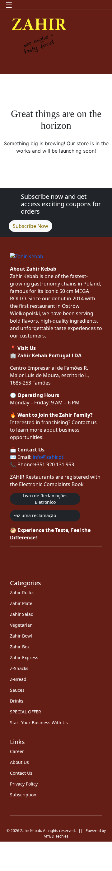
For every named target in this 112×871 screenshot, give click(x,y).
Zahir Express (24, 657)
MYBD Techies (56, 836)
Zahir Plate (21, 603)
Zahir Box (20, 647)
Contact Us (21, 773)
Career (17, 751)
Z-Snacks (19, 668)
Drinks (16, 701)
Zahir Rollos (22, 592)
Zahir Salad (22, 614)
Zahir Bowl (21, 636)
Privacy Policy (24, 784)
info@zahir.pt (48, 457)
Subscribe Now (30, 226)
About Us (19, 762)
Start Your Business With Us (39, 722)
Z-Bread (18, 679)
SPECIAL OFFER (25, 712)
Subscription (23, 795)
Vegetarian (21, 625)
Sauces (17, 690)
